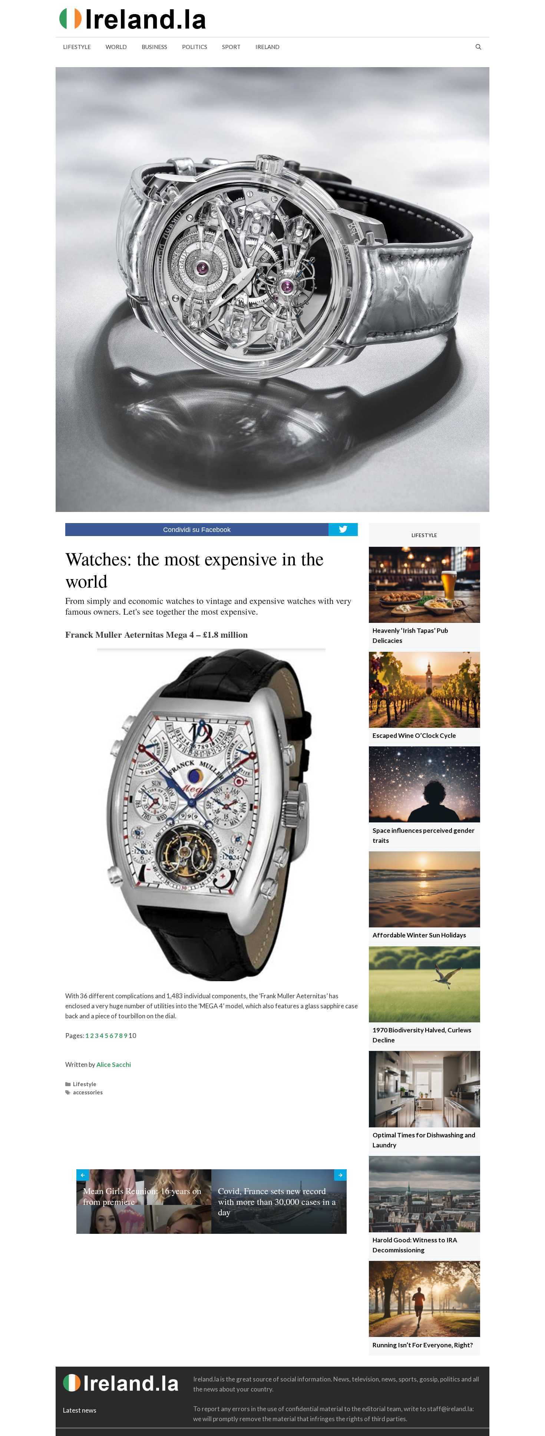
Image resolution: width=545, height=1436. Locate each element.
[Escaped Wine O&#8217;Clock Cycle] (424, 725)
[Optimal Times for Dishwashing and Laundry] (424, 1125)
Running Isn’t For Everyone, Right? (423, 1345)
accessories (88, 1092)
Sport (231, 46)
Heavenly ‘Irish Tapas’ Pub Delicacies (410, 635)
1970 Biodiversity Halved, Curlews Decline (422, 1035)
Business (154, 46)
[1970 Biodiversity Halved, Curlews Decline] (424, 1020)
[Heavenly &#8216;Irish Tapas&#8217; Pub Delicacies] (424, 620)
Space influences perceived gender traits (424, 835)
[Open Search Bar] (478, 46)
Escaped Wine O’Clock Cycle (414, 735)
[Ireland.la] (132, 18)
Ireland (267, 46)
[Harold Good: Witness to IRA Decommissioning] (424, 1230)
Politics (194, 46)
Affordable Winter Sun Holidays (419, 935)
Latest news (79, 1410)
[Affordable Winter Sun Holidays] (424, 925)
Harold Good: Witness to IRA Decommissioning (415, 1245)
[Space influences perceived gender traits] (424, 820)
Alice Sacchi (113, 1064)
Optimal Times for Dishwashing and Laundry (424, 1140)
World (116, 46)
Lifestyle (77, 46)
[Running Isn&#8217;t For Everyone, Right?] (424, 1334)
